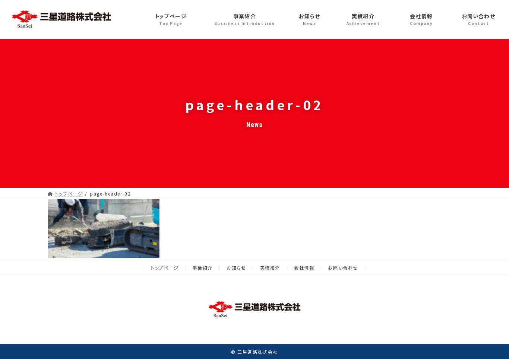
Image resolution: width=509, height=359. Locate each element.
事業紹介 (203, 267)
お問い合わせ (343, 267)
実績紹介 (270, 267)
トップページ (165, 267)
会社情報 (304, 267)
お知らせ (236, 267)
